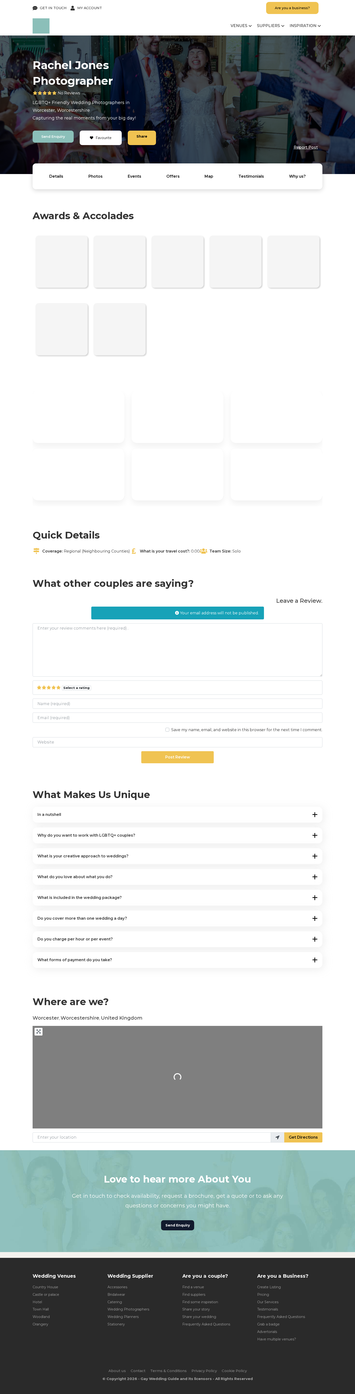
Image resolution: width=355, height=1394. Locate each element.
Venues (239, 25)
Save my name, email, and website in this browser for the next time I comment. (246, 730)
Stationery (116, 1324)
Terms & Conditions (168, 1370)
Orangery (40, 1324)
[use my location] (277, 1137)
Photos (95, 176)
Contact (138, 1370)
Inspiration (303, 25)
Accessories (117, 1287)
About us (117, 1370)
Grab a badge (268, 1324)
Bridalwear (116, 1294)
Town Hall (41, 1309)
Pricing (263, 1294)
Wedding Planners (123, 1317)
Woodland (41, 1317)
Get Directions (303, 1137)
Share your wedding (199, 1317)
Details (56, 176)
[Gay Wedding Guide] (41, 32)
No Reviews (69, 93)
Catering (114, 1302)
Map (209, 176)
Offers (173, 176)
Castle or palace (46, 1294)
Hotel (37, 1302)
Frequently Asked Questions (206, 1324)
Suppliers (268, 25)
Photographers (108, 102)
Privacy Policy (204, 1370)
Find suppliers (193, 1294)
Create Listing (269, 1287)
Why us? (297, 176)
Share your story (196, 1309)
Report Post (306, 147)
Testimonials (251, 176)
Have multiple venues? (276, 1339)
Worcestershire (73, 110)
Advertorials (267, 1332)
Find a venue (193, 1287)
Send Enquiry (53, 136)
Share (141, 136)
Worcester (44, 110)
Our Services (267, 1302)
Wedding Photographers (128, 1309)
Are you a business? (292, 8)
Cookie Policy (234, 1370)
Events (134, 176)
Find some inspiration (200, 1302)
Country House (45, 1287)
